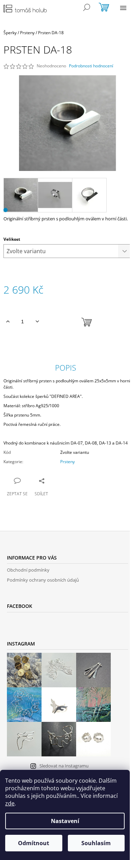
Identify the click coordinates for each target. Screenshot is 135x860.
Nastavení (65, 821)
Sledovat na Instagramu (64, 766)
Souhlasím (96, 843)
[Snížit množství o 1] (37, 321)
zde (10, 803)
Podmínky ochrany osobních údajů (43, 580)
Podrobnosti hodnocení (91, 66)
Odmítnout (33, 843)
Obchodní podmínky (28, 570)
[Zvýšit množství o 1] (7, 321)
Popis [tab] (65, 367)
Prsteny (67, 462)
